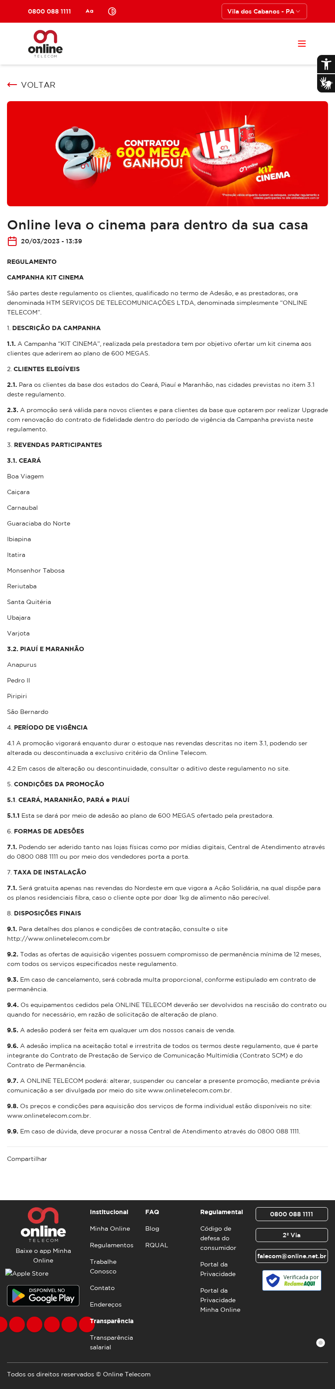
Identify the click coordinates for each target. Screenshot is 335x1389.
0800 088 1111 (291, 1214)
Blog (152, 1228)
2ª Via (292, 1235)
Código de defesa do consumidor (218, 1238)
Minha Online (110, 1228)
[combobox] (264, 11)
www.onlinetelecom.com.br (189, 1090)
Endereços (106, 1304)
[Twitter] (34, 1324)
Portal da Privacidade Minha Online (220, 1300)
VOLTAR (38, 84)
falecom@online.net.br (291, 1255)
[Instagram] (17, 1324)
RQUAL (156, 1245)
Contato (102, 1287)
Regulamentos (111, 1245)
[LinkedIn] (87, 1324)
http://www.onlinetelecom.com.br (58, 938)
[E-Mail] (69, 1324)
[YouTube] (52, 1324)
